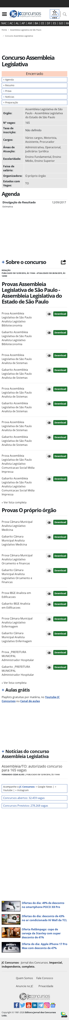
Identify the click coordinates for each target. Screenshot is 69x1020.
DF (48, 23)
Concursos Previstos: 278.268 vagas (25, 805)
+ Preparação (10, 102)
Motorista (50, 138)
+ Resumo (8, 85)
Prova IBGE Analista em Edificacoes (16, 595)
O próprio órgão (35, 176)
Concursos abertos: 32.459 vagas (24, 798)
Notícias (8, 96)
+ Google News (44, 786)
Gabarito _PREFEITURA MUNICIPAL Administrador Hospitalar (18, 671)
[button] (49, 313)
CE (42, 23)
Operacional (52, 147)
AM (30, 23)
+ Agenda (8, 79)
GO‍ (61, 23)
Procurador (47, 142)
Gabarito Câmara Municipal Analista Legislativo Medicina (14, 540)
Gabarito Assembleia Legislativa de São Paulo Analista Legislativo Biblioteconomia (17, 338)
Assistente (31, 142)
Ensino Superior (44, 161)
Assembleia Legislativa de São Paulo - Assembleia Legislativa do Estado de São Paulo (44, 113)
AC (11, 23)
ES (54, 23)
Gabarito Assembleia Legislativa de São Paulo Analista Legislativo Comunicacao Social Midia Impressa (18, 486)
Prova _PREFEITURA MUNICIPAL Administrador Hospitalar (18, 656)
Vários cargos (34, 138)
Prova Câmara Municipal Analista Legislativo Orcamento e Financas (17, 559)
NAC (4, 23)
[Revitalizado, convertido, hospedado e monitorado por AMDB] (64, 1014)
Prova (7, 90)
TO (27, 183)
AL (17, 23)
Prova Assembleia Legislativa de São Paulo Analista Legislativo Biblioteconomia (17, 319)
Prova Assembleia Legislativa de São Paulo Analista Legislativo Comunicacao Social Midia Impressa (18, 464)
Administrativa (34, 147)
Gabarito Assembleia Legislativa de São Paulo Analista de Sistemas (17, 374)
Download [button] (60, 313)
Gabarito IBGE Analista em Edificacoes (16, 605)
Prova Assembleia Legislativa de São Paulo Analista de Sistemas (17, 359)
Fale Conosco (44, 978)
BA (36, 23)
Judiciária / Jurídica (37, 151)
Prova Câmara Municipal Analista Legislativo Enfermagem (17, 622)
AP (23, 23)
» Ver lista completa (14, 502)
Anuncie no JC (24, 986)
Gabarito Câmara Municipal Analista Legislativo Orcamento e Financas (17, 576)
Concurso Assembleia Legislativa (19, 36)
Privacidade (46, 986)
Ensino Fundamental (38, 157)
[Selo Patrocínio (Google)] (55, 14)
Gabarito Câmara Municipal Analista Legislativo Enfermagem (17, 637)
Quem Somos (24, 978)
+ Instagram (22, 790)
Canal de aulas (30, 701)
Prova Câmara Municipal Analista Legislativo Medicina (17, 526)
